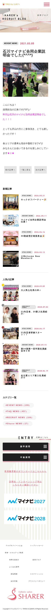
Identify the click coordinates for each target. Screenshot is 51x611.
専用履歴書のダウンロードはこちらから (25, 471)
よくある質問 (14, 567)
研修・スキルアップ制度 (14, 552)
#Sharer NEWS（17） (18, 424)
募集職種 (14, 574)
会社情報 (14, 581)
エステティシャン (37, 574)
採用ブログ (37, 560)
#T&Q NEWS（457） (17, 411)
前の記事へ (10, 170)
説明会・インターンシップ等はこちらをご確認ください (25, 483)
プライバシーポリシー (36, 581)
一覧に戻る (26, 170)
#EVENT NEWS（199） (18, 405)
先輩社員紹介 (14, 560)
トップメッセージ (37, 545)
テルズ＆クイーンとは (14, 545)
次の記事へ (41, 170)
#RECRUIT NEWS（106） (19, 417)
